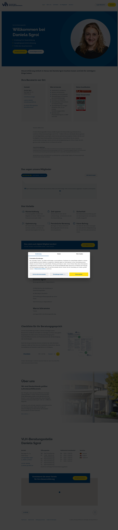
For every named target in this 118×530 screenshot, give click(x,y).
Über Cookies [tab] (79, 253)
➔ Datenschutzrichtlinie (40, 268)
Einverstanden (78, 274)
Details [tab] (59, 253)
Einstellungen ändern (58, 274)
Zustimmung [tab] (38, 253)
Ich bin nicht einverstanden (39, 274)
